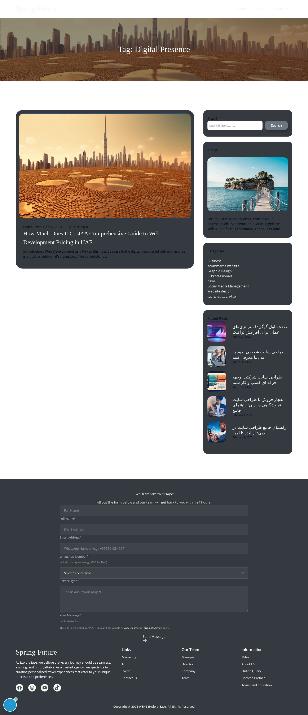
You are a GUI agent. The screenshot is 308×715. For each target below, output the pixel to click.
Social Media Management (228, 286)
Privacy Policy (129, 628)
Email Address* (71, 537)
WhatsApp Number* (74, 556)
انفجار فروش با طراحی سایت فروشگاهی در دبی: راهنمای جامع (259, 405)
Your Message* (70, 615)
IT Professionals (219, 276)
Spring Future (36, 9)
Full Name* (68, 519)
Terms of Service (152, 628)
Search (276, 125)
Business (214, 261)
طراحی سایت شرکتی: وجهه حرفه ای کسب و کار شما (257, 380)
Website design (219, 291)
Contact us (129, 678)
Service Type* (69, 581)
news (211, 281)
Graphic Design (219, 271)
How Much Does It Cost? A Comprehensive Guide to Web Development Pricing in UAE (91, 237)
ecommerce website (223, 266)
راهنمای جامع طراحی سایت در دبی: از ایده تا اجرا (259, 430)
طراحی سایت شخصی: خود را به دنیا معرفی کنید (259, 355)
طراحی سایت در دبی (221, 296)
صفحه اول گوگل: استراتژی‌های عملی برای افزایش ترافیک (260, 329)
